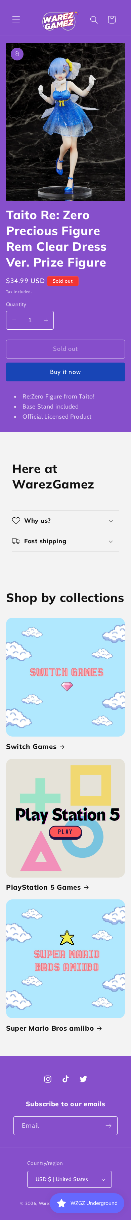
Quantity (16, 304)
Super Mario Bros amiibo (50, 1028)
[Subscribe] (108, 1125)
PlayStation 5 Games (43, 887)
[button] (16, 20)
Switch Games (31, 746)
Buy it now (65, 372)
